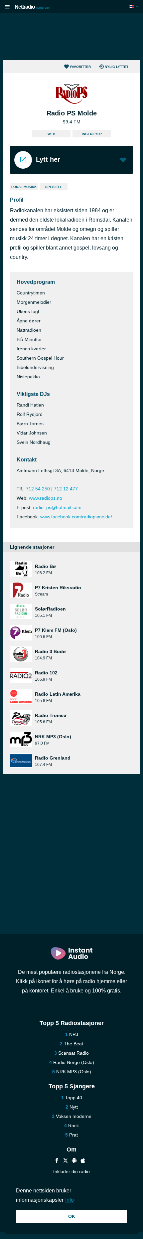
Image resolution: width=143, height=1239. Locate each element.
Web (51, 134)
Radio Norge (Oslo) (73, 1062)
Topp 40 (73, 1097)
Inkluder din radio (71, 1171)
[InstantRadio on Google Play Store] (74, 1161)
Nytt (74, 1107)
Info (69, 1200)
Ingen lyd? (92, 134)
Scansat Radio (73, 1053)
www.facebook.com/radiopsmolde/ (76, 516)
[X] (65, 1161)
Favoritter (80, 67)
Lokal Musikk (24, 187)
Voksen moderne (73, 1116)
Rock (73, 1125)
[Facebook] (57, 1161)
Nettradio (33, 7)
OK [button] (71, 1216)
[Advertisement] (71, 36)
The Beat (73, 1043)
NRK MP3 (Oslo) (73, 1071)
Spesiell (53, 187)
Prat (73, 1135)
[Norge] (134, 6)
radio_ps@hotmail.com (57, 507)
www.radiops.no (45, 498)
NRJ (73, 1034)
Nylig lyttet (116, 67)
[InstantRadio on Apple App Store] (82, 1161)
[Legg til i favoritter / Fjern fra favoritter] (123, 160)
